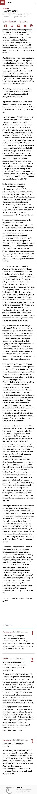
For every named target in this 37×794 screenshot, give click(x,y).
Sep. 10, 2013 (23, 22)
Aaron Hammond (10, 22)
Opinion (5, 8)
